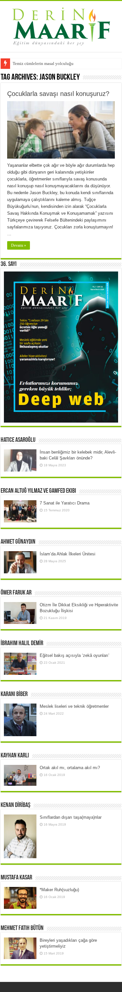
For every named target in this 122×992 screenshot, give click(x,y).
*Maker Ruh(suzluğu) (59, 889)
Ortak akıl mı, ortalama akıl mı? (70, 767)
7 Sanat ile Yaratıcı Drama (64, 503)
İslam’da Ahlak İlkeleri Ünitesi (67, 553)
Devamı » (18, 245)
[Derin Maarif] (61, 25)
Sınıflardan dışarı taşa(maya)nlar (71, 817)
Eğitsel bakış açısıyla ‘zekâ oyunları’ (74, 655)
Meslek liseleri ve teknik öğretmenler (74, 706)
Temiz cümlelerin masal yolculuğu (43, 63)
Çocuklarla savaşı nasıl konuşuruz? (58, 93)
